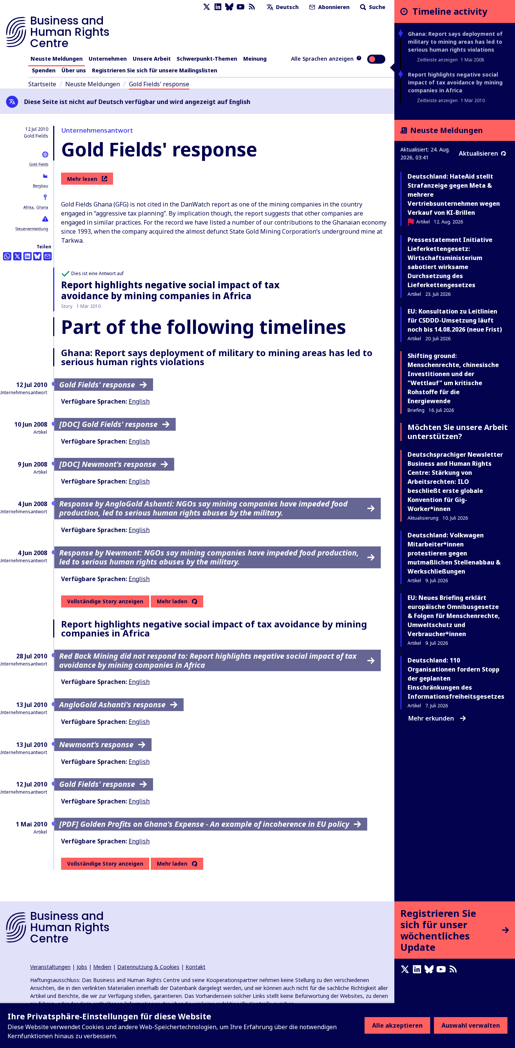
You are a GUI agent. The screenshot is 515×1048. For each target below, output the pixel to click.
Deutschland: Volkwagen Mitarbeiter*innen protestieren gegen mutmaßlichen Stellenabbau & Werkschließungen (454, 553)
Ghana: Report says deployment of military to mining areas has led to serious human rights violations (455, 41)
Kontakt (195, 966)
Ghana (42, 207)
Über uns (73, 70)
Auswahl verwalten (470, 1025)
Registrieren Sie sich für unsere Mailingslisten (154, 70)
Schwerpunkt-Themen (207, 58)
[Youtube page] (240, 7)
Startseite (42, 84)
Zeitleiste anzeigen (437, 60)
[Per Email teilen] (47, 256)
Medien (102, 966)
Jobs (82, 966)
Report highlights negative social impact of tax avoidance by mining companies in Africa (170, 290)
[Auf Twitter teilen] (17, 256)
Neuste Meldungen (57, 58)
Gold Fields (38, 164)
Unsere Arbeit (152, 58)
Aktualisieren (478, 153)
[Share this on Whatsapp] (7, 256)
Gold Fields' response (159, 84)
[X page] (206, 7)
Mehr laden (172, 601)
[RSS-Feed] (251, 7)
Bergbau (40, 185)
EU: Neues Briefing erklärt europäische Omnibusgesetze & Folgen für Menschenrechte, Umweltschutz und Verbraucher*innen (454, 616)
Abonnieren (333, 7)
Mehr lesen (82, 178)
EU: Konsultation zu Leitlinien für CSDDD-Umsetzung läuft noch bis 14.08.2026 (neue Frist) (455, 320)
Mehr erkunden (431, 718)
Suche (376, 7)
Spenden (43, 70)
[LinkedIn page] (217, 7)
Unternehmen (108, 58)
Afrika (28, 207)
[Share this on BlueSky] (37, 256)
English (139, 401)
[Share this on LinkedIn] (27, 256)
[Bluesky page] (229, 7)
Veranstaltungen (50, 966)
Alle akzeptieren (397, 1025)
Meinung (255, 58)
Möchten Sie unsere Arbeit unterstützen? (458, 431)
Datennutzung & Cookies (148, 966)
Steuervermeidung (31, 228)
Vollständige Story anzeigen (105, 601)
